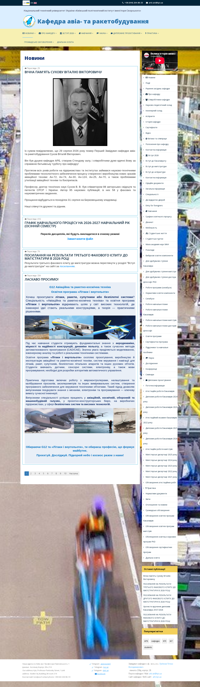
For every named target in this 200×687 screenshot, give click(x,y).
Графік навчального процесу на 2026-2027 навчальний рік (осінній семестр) (77, 224)
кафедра (155, 641)
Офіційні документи (154, 183)
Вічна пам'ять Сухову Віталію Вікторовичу (63, 72)
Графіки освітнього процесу (158, 216)
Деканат (149, 222)
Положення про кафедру (157, 144)
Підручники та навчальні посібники (155, 350)
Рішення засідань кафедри (157, 88)
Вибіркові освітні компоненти (159, 255)
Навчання (86, 33)
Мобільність (151, 227)
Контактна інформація (155, 149)
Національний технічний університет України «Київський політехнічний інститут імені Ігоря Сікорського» (82, 10)
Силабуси (149, 298)
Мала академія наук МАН (157, 244)
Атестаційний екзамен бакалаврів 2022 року (160, 420)
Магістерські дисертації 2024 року (161, 460)
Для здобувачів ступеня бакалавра (155, 263)
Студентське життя (157, 233)
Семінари (149, 374)
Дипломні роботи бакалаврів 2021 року (160, 430)
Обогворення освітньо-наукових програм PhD (159, 539)
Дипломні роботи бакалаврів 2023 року (160, 409)
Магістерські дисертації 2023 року (161, 465)
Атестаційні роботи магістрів (159, 449)
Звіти (147, 499)
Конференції (151, 369)
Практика (151, 33)
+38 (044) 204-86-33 (134, 2)
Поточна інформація (155, 385)
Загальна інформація (155, 188)
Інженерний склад (153, 110)
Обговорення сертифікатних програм (157, 549)
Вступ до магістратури (156, 166)
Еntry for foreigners (154, 205)
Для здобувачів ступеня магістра (160, 271)
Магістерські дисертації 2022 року (161, 471)
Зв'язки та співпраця (157, 138)
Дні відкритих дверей (155, 200)
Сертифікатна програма (156, 342)
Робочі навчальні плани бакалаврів (155, 312)
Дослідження (151, 363)
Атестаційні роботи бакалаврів (159, 391)
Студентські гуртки (154, 238)
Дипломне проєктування (127, 33)
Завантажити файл (80, 238)
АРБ (146, 641)
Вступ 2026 (68, 33)
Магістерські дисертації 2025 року (161, 454)
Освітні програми (153, 336)
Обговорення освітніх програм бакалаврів (158, 518)
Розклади (149, 250)
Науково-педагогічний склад (158, 105)
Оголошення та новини (156, 504)
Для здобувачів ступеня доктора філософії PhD (159, 279)
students (148, 647)
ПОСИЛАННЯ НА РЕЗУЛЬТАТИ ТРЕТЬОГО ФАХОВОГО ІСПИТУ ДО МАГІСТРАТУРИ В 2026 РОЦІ (76, 257)
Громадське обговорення (38, 42)
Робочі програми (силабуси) (158, 287)
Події (147, 83)
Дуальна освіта (65, 42)
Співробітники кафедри (159, 99)
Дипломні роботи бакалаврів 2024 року (160, 399)
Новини (29, 33)
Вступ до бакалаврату (155, 160)
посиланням (67, 266)
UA (24, 2)
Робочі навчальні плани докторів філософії (159, 328)
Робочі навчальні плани (156, 304)
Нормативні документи (156, 493)
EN (32, 2)
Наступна (73, 473)
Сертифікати (151, 127)
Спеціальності (152, 194)
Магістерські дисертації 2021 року (161, 477)
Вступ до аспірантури (155, 172)
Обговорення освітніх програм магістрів (158, 528)
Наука (102, 33)
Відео (148, 133)
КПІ (164, 641)
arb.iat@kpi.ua (156, 2)
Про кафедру (48, 33)
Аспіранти (150, 116)
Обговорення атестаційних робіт (160, 482)
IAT (171, 641)
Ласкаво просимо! (42, 279)
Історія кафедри (152, 121)
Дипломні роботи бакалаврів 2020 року (160, 441)
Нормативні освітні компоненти (160, 293)
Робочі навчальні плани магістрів (160, 320)
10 (65, 473)
